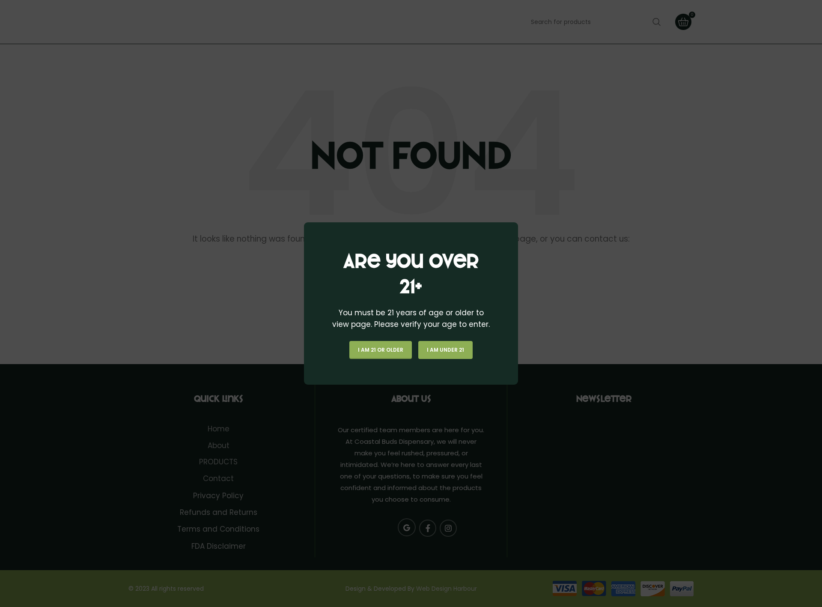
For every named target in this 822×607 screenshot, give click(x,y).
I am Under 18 (445, 350)
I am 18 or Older (380, 350)
